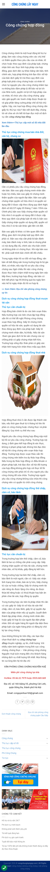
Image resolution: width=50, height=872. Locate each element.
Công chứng (25, 21)
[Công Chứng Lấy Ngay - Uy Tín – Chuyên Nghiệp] (25, 4)
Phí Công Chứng (9, 753)
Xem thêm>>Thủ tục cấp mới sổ (18, 122)
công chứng (16, 866)
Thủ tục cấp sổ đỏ (10, 743)
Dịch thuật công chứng (11, 714)
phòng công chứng (30, 866)
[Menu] (3, 4)
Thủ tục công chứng (11, 748)
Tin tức (5, 758)
